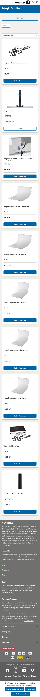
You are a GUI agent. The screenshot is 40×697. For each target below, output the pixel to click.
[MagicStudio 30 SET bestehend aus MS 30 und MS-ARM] (20, 146)
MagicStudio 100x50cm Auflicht (14, 302)
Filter (21, 18)
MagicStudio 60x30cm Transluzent (15, 350)
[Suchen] (32, 2)
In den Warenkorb (20, 81)
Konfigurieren (30, 689)
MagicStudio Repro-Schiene (13, 111)
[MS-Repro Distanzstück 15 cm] (20, 481)
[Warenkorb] (36, 2)
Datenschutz (17, 676)
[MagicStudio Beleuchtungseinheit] (20, 50)
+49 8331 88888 (28, 621)
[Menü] (4, 2)
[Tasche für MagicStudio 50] (20, 433)
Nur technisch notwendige (14, 689)
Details (20, 128)
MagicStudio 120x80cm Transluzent (16, 206)
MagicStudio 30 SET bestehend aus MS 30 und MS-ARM (18, 159)
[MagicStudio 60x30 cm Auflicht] (20, 385)
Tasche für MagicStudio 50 (13, 446)
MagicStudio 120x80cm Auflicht (14, 254)
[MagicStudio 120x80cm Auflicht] (20, 242)
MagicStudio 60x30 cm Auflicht (14, 398)
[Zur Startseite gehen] (20, 2)
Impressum (7, 676)
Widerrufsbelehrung (30, 676)
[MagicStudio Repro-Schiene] (20, 98)
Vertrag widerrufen (8, 648)
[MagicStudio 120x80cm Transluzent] (20, 194)
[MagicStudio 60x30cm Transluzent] (20, 338)
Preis (5, 25)
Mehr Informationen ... (27, 685)
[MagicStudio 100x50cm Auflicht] (20, 290)
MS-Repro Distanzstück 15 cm (14, 494)
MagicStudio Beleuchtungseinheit (15, 63)
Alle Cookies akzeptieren (21, 694)
